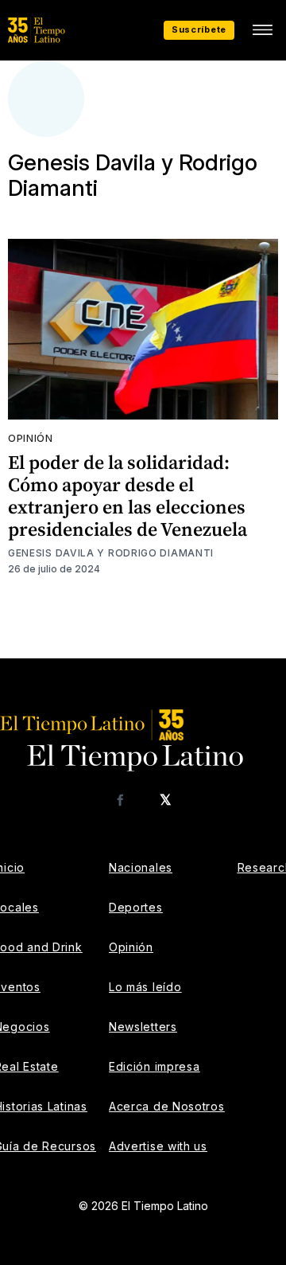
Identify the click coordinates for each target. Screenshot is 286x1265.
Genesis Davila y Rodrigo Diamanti (111, 553)
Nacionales (140, 867)
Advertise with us (158, 1146)
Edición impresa (154, 1066)
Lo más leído (145, 987)
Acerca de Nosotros (167, 1106)
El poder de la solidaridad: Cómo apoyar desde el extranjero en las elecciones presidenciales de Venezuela (127, 495)
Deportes (136, 907)
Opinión (30, 438)
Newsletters (143, 1026)
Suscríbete (199, 29)
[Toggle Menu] (262, 30)
